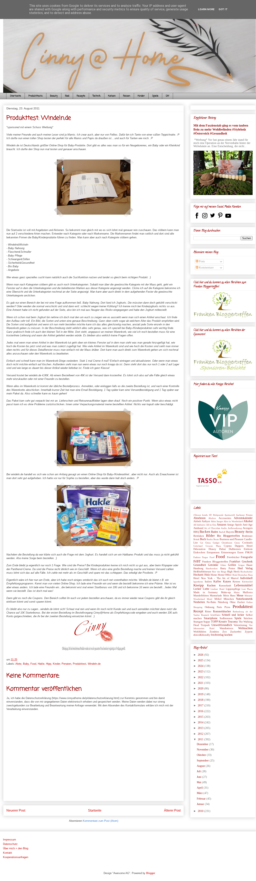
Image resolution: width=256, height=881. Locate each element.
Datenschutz (10, 843)
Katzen (112, 96)
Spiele (155, 96)
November (203, 749)
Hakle (41, 663)
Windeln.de (94, 663)
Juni (199, 776)
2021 (201, 682)
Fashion (197, 557)
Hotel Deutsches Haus (242, 575)
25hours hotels (200, 515)
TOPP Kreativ (219, 621)
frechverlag (217, 634)
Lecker (197, 588)
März (200, 793)
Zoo (224, 631)
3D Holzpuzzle (216, 515)
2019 (201, 694)
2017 (201, 705)
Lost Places (247, 589)
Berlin (249, 531)
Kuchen (211, 585)
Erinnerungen (228, 552)
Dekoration (199, 549)
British (196, 539)
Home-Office (225, 574)
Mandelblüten (201, 595)
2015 (201, 716)
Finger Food (208, 557)
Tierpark (205, 625)
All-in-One (211, 525)
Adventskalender (243, 518)
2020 (201, 688)
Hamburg (198, 568)
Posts (201, 261)
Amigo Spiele (234, 524)
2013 (201, 728)
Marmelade (216, 595)
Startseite (15, 96)
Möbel (218, 599)
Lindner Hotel (217, 589)
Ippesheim (198, 581)
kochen (228, 634)
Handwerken (212, 568)
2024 (201, 665)
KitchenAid (247, 581)
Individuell (246, 578)
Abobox (212, 518)
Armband (198, 528)
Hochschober (246, 571)
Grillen (232, 564)
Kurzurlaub (225, 585)
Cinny (237, 542)
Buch (203, 539)
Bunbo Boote (213, 539)
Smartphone (210, 618)
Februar (201, 798)
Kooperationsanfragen (15, 857)
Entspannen (213, 552)
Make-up (226, 592)
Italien (208, 581)
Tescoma (233, 621)
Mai (199, 782)
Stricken (248, 618)
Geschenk (247, 561)
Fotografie (247, 557)
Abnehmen (199, 518)
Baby (26, 663)
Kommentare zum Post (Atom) (100, 820)
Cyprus (228, 545)
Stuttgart (198, 621)
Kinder (141, 96)
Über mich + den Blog (15, 848)
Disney (212, 549)
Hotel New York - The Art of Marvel (216, 578)
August (201, 765)
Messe (240, 595)
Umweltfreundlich (221, 625)
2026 (201, 654)
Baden (214, 531)
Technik (97, 96)
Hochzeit (198, 574)
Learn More (206, 9)
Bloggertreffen (231, 535)
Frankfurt (234, 561)
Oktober (202, 754)
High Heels (233, 571)
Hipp (48, 663)
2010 (201, 811)
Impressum (9, 839)
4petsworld (230, 515)
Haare (249, 565)
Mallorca (248, 592)
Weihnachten (245, 628)
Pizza (227, 607)
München (229, 599)
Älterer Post (172, 810)
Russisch (205, 615)
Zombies (214, 631)
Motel (209, 599)
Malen (237, 592)
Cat (201, 542)
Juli (199, 771)
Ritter (208, 611)
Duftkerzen (235, 549)
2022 (201, 677)
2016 (201, 711)
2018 (201, 699)
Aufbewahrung (235, 528)
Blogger (150, 873)
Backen (205, 532)
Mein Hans (229, 595)
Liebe (206, 588)
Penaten (66, 663)
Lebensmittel (243, 585)
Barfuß (222, 532)
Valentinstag (240, 625)
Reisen (126, 96)
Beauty (54, 96)
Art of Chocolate (212, 528)
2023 (201, 671)
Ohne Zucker (237, 602)
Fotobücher (233, 557)
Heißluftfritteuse (202, 571)
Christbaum (227, 542)
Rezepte (81, 96)
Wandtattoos (226, 628)
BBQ (196, 532)
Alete (18, 663)
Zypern (249, 631)
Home (214, 574)
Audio (224, 528)
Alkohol (248, 521)
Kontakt (7, 852)
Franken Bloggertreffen (215, 561)
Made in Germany (205, 592)
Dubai (222, 549)
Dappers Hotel (244, 545)
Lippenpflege (233, 589)
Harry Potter (227, 568)
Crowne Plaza (213, 546)
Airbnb (197, 521)
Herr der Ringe (219, 571)
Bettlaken (198, 536)
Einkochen (199, 552)
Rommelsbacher (222, 611)
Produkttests (35, 96)
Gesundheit (199, 564)
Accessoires (225, 518)
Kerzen (236, 581)
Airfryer (206, 521)
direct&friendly (201, 635)
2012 (201, 733)
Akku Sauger (217, 521)
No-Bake (211, 602)
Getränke (213, 564)
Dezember (203, 744)
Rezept (198, 611)
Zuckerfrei (235, 631)
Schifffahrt (215, 615)
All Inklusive (199, 525)
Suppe (206, 621)
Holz (207, 574)
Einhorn (248, 549)
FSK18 (249, 552)
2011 (201, 739)
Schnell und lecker (233, 614)
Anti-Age (248, 524)
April (200, 787)
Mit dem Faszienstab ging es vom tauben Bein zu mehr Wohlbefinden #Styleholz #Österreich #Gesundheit (220, 129)
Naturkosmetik (244, 598)
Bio (219, 535)
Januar (201, 804)
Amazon (221, 524)
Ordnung (209, 607)
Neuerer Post (15, 810)
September (203, 760)
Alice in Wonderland (233, 521)
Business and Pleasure (231, 539)
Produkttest (79, 663)
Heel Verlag (245, 568)
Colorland (198, 546)
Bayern (230, 532)
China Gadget (212, 542)
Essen (240, 552)
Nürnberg (223, 602)
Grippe (241, 565)
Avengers (248, 528)
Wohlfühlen (199, 631)
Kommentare (206, 267)
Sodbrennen (226, 618)
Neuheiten (199, 602)
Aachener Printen (244, 515)
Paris (219, 607)
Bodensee (247, 536)
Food (67, 96)
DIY (167, 96)
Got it (223, 9)
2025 (201, 660)
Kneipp (198, 585)
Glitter (223, 565)
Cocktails (247, 542)
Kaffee (217, 581)
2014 (201, 722)
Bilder (210, 536)
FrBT (197, 561)
